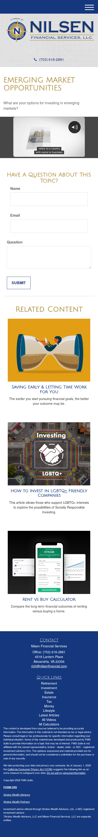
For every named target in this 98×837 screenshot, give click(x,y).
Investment (49, 687)
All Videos (49, 719)
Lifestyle (49, 710)
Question (15, 242)
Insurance (49, 697)
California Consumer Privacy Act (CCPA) (30, 769)
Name (15, 188)
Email (15, 215)
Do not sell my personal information (66, 773)
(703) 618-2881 (51, 59)
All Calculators (49, 724)
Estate (49, 692)
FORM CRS (10, 787)
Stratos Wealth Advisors (16, 794)
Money (49, 706)
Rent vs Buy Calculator (49, 599)
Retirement (49, 683)
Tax (49, 701)
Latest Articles (49, 715)
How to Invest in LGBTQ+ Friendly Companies (49, 493)
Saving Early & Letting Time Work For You (49, 389)
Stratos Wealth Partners (16, 801)
